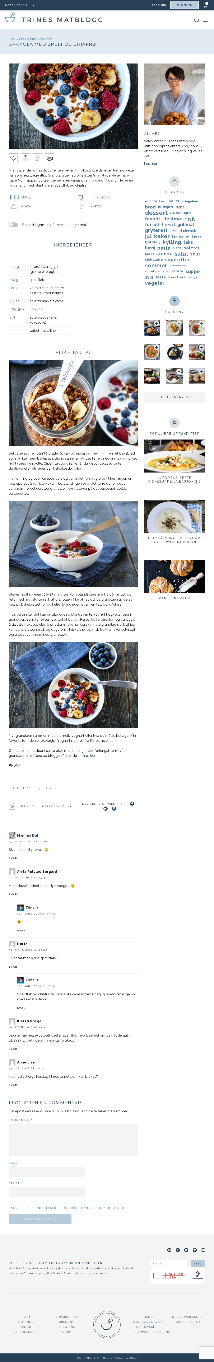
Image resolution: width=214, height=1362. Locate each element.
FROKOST (46, 39)
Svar (13, 858)
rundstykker (164, 253)
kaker (162, 236)
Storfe (177, 271)
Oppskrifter (28, 39)
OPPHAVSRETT (147, 1326)
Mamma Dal (27, 835)
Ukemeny (66, 1321)
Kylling (172, 242)
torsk (160, 277)
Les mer (150, 164)
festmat (173, 218)
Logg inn (159, 5)
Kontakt (26, 1326)
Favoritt (153, 218)
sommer (156, 265)
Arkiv (66, 1331)
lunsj (150, 247)
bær (180, 207)
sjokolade (154, 260)
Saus (195, 254)
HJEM (26, 1316)
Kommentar (20, 1120)
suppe (193, 271)
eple (188, 213)
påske (149, 253)
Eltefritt (176, 212)
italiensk (188, 230)
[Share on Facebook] (132, 804)
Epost (15, 1183)
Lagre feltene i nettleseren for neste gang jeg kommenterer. (67, 1208)
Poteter (191, 247)
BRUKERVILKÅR (188, 1321)
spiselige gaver (157, 271)
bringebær (190, 201)
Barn (163, 201)
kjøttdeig (153, 242)
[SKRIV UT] (49, 158)
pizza (177, 248)
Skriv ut (26, 806)
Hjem (13, 39)
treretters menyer (183, 277)
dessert (156, 213)
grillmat (185, 224)
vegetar (155, 283)
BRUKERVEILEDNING (188, 1316)
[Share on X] (105, 809)
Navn (14, 1163)
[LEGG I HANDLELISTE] (37, 158)
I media (148, 1316)
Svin (149, 277)
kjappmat (181, 236)
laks (188, 242)
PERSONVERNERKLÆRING (150, 1331)
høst (173, 230)
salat (181, 254)
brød (150, 207)
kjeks (197, 236)
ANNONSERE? (25, 1331)
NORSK (26, 206)
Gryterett (156, 230)
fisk (190, 219)
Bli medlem (184, 5)
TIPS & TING (66, 1326)
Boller (174, 201)
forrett (152, 224)
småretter (177, 260)
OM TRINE (26, 1321)
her (92, 756)
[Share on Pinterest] (114, 809)
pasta (164, 248)
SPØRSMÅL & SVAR (147, 1321)
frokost (168, 224)
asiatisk (151, 201)
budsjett (165, 207)
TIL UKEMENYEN (174, 397)
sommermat (177, 265)
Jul (148, 236)
